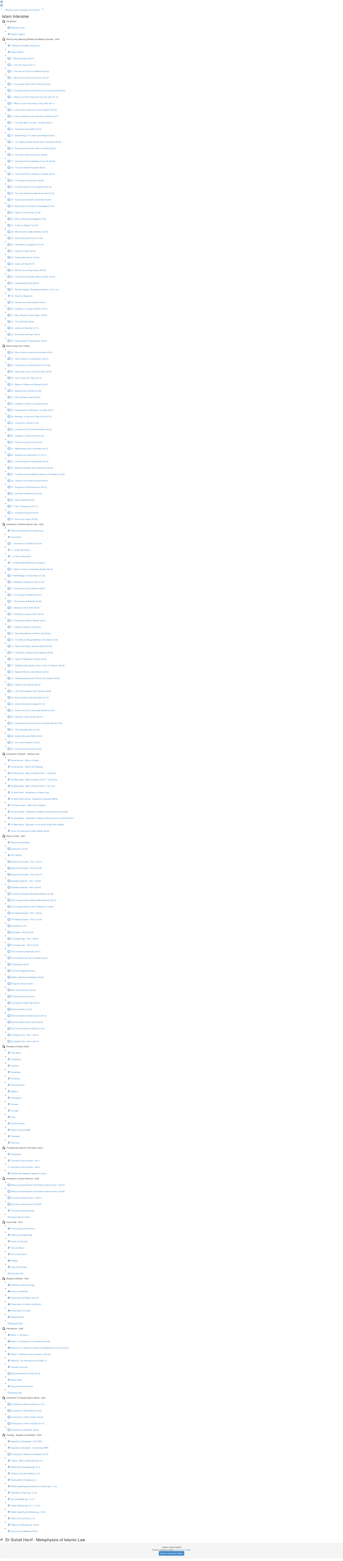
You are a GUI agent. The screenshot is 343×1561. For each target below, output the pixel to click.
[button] (1, 2)
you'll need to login (182, 1549)
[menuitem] (1, 6)
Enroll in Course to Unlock (171, 1553)
